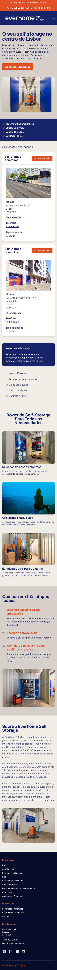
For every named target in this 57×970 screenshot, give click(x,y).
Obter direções (13, 217)
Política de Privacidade (12, 880)
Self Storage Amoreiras (13, 158)
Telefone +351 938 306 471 (37, 8)
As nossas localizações (17, 66)
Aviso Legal (7, 892)
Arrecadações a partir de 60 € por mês (29, 2)
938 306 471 (12, 226)
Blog (4, 877)
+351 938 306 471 (10, 940)
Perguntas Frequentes (12, 873)
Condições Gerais (10, 884)
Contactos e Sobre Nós (12, 896)
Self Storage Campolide (13, 250)
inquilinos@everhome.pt (13, 943)
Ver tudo (6, 916)
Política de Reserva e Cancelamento (18, 888)
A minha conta (8, 869)
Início (4, 865)
